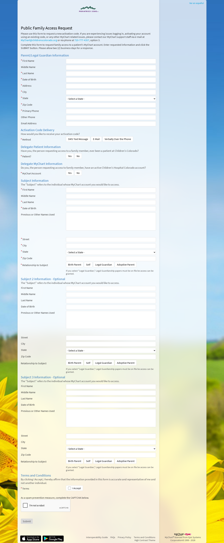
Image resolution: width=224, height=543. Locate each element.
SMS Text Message (78, 139)
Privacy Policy (124, 537)
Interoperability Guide (97, 537)
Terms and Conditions (144, 537)
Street (25, 239)
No (78, 156)
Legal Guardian (103, 264)
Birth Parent (74, 264)
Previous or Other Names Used (38, 214)
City (24, 91)
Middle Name (28, 67)
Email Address (29, 123)
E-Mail (96, 139)
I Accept (76, 488)
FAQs (112, 537)
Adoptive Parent (125, 264)
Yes (70, 156)
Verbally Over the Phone (118, 139)
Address (26, 85)
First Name (28, 60)
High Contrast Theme (144, 540)
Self (88, 264)
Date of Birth (29, 79)
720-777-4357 (81, 40)
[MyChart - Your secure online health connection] (88, 9)
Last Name (28, 73)
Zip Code (27, 104)
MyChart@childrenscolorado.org (39, 40)
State (25, 98)
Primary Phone (30, 110)
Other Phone (28, 117)
